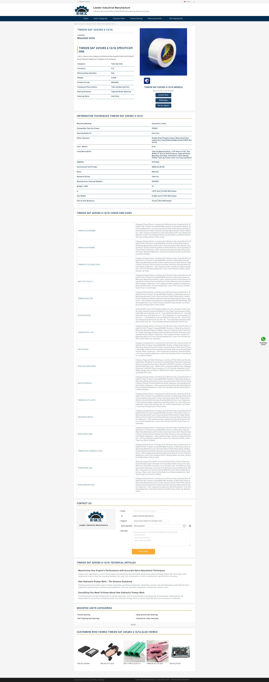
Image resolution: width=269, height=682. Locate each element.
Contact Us (86, 680)
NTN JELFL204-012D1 (87, 366)
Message (124, 531)
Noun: (79, 172)
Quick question (126, 526)
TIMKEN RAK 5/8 (85, 468)
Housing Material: (84, 133)
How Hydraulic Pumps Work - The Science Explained (105, 581)
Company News (119, 19)
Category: (81, 64)
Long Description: (84, 152)
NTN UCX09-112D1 (85, 434)
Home (86, 19)
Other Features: (83, 138)
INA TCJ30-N (83, 349)
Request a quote (84, 2)
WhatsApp (163, 100)
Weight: (80, 78)
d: (77, 191)
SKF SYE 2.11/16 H (85, 282)
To (122, 516)
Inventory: (81, 69)
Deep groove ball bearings (157, 19)
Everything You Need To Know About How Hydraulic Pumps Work (111, 592)
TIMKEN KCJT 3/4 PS (86, 400)
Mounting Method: (84, 124)
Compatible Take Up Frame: (88, 128)
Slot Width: (81, 196)
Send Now (143, 551)
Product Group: (83, 82)
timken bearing (136, 19)
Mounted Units (91, 24)
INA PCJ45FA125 (85, 383)
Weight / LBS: (82, 186)
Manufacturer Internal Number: (90, 181)
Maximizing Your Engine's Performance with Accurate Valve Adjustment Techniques (121, 570)
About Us (77, 680)
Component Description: (87, 87)
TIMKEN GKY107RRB (86, 248)
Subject (123, 521)
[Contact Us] (264, 341)
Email (122, 511)
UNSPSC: (80, 162)
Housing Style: (83, 96)
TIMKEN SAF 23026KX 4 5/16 (90, 451)
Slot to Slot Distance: (85, 201)
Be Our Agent (163, 106)
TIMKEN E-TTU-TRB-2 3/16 (89, 265)
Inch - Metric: (82, 147)
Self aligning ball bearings (178, 19)
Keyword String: (83, 177)
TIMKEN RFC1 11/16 (86, 332)
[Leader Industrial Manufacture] (82, 10)
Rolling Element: (84, 92)
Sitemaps (101, 680)
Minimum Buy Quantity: (87, 73)
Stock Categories (100, 19)
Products (82, 24)
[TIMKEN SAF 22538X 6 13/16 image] (163, 52)
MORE (133, 625)
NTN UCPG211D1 (84, 315)
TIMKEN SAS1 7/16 (85, 299)
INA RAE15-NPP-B (85, 417)
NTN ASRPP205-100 (86, 485)
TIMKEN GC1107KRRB (87, 231)
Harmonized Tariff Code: (87, 167)
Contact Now (163, 95)
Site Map (94, 680)
